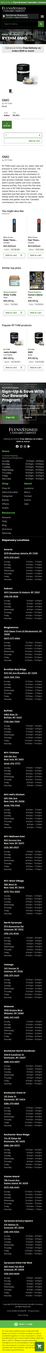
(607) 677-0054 (12, 638)
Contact (28, 496)
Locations (28, 488)
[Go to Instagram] (21, 446)
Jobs (26, 504)
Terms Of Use (23, 1315)
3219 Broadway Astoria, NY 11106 (21, 553)
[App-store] (25, 446)
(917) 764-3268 (12, 892)
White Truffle (9, 295)
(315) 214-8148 (11, 933)
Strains (5, 508)
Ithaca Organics (10, 292)
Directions (7, 529)
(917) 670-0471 (11, 557)
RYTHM (6, 349)
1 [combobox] (6, 135)
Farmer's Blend (35, 295)
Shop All (6, 488)
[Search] (41, 24)
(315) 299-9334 (11, 1232)
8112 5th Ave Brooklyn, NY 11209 (20, 673)
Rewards (6, 517)
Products (14, 34)
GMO (30, 352)
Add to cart (34, 141)
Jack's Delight (10, 352)
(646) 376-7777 (12, 763)
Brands (5, 500)
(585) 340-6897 (12, 1062)
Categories (7, 496)
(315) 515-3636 (11, 596)
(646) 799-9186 (12, 805)
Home (5, 34)
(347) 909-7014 (12, 677)
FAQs (4, 521)
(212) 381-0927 (11, 847)
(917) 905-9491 (11, 1187)
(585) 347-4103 (11, 1017)
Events (27, 500)
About (27, 492)
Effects (5, 504)
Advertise (6, 533)
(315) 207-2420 (11, 975)
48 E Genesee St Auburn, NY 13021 (22, 592)
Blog (4, 525)
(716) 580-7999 (12, 722)
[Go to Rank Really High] (23, 1324)
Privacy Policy (33, 1311)
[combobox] (20, 24)
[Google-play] (28, 446)
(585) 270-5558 (11, 1103)
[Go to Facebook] (17, 446)
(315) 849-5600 (11, 1274)
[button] (15, 16)
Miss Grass (8, 237)
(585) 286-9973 (12, 1145)
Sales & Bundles (10, 492)
